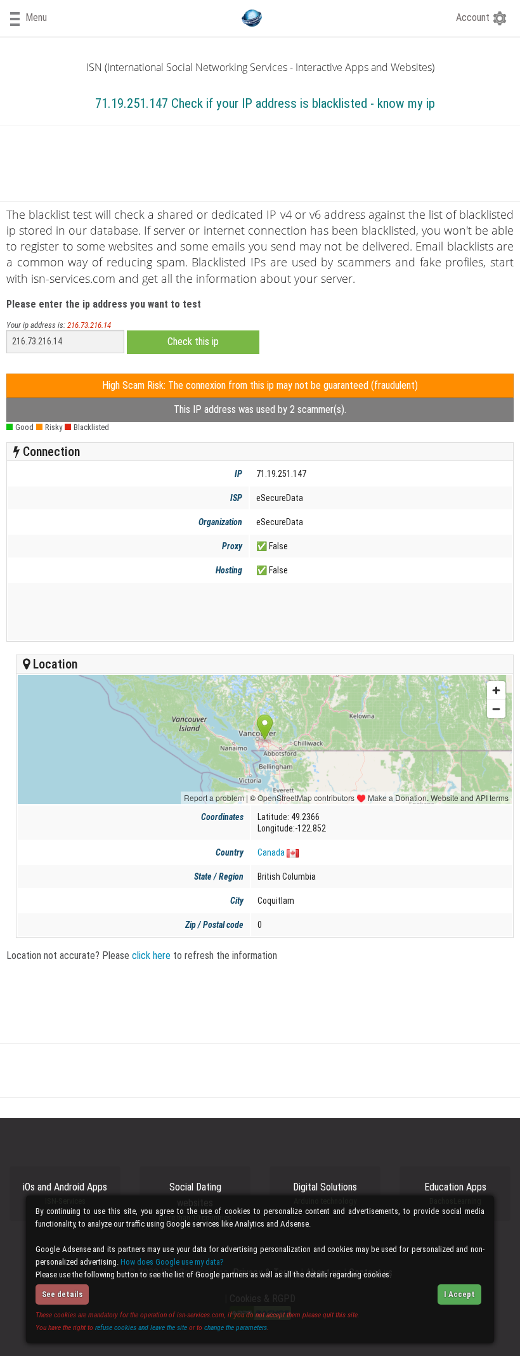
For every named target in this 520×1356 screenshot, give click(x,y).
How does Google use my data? (172, 1262)
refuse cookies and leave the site (141, 1327)
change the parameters (235, 1327)
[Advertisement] (257, 611)
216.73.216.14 (89, 325)
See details (62, 1294)
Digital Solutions (325, 1193)
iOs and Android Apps (65, 1193)
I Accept (459, 1294)
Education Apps (455, 1193)
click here (151, 955)
